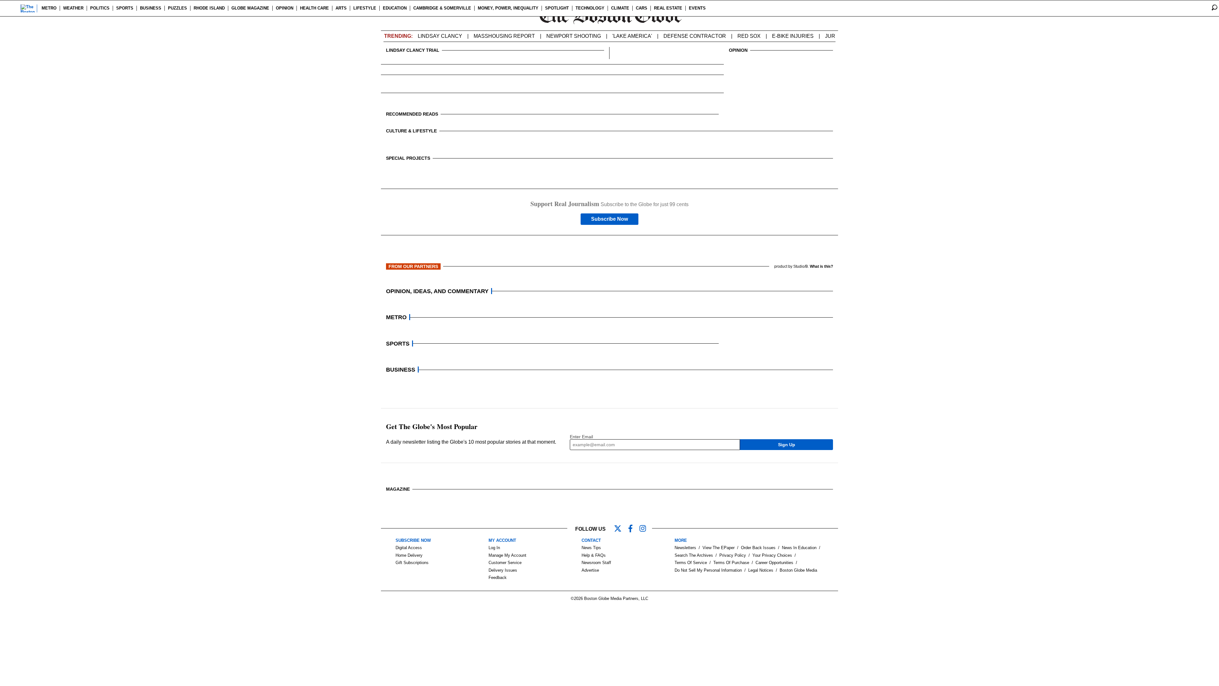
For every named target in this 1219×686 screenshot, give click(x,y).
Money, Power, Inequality (508, 8)
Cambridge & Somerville (442, 8)
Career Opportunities (774, 562)
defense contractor (694, 36)
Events (697, 8)
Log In (494, 547)
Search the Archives (694, 555)
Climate (620, 8)
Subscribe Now (609, 219)
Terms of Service (691, 562)
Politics (100, 8)
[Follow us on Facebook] (633, 529)
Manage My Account (507, 555)
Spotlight (557, 8)
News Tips (591, 547)
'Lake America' (632, 36)
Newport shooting (573, 36)
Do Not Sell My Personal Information (708, 570)
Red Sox (749, 36)
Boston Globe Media (798, 570)
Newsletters (685, 547)
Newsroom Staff (596, 562)
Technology (590, 8)
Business (150, 8)
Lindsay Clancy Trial (412, 50)
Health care (314, 8)
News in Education (799, 547)
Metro (49, 8)
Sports (124, 8)
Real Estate (668, 8)
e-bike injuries (793, 36)
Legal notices (760, 570)
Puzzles (177, 8)
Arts (341, 8)
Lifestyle (364, 8)
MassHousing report (504, 36)
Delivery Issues (503, 570)
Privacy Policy (732, 555)
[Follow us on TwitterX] (620, 529)
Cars (641, 8)
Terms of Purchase (731, 562)
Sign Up (786, 444)
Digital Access (409, 547)
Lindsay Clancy (440, 36)
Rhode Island (209, 8)
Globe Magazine (250, 8)
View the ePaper (719, 547)
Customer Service (505, 562)
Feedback (498, 577)
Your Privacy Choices (772, 555)
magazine (398, 489)
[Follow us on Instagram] (645, 529)
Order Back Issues (758, 547)
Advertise (590, 570)
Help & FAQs (594, 555)
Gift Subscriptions (412, 562)
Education (395, 8)
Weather (73, 8)
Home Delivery (409, 555)
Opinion (284, 8)
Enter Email (581, 436)
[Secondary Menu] (12, 8)
